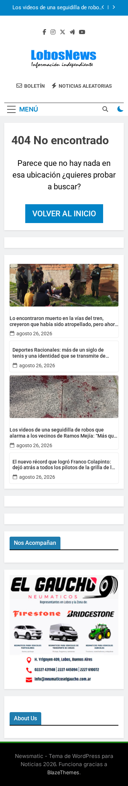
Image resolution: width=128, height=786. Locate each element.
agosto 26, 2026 (34, 333)
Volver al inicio (64, 213)
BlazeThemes (63, 772)
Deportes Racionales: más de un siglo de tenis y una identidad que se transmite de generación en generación (59, 353)
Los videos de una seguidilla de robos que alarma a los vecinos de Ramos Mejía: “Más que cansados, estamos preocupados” (57, 8)
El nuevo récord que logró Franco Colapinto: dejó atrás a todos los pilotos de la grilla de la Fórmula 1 (63, 465)
